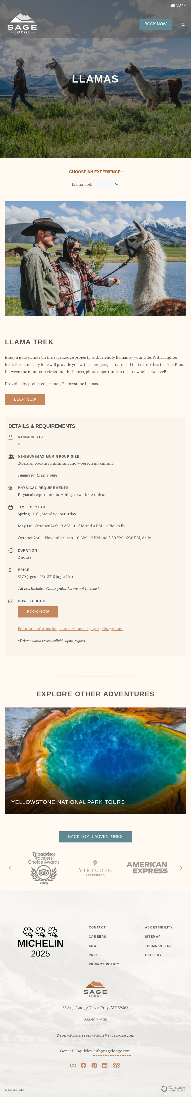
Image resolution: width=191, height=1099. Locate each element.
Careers (97, 936)
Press (95, 955)
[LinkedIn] (105, 1065)
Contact (97, 927)
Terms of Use (158, 946)
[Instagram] (73, 1065)
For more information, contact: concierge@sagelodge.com (70, 628)
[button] (182, 24)
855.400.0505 (95, 1019)
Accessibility (159, 927)
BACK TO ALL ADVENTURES (95, 837)
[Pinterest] (94, 1065)
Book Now (155, 24)
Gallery (153, 955)
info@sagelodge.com (112, 1050)
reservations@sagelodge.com (108, 1035)
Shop (94, 946)
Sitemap (153, 936)
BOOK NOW (25, 399)
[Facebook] (83, 1065)
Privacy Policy (104, 964)
